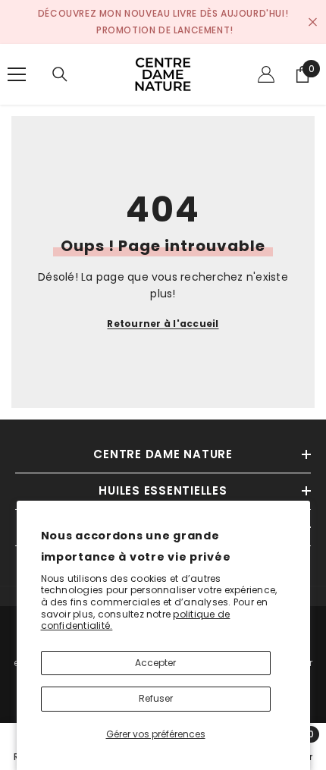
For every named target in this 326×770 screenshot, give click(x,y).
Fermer (312, 22)
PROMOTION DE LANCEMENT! (165, 30)
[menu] (17, 74)
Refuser (156, 698)
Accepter (155, 662)
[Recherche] (60, 74)
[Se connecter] (266, 74)
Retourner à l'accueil (162, 323)
